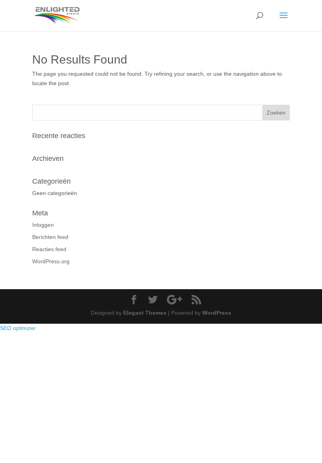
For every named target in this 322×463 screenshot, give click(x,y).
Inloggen (43, 225)
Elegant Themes (144, 313)
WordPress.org (51, 261)
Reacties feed (49, 249)
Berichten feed (50, 237)
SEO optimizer (18, 328)
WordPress (216, 313)
